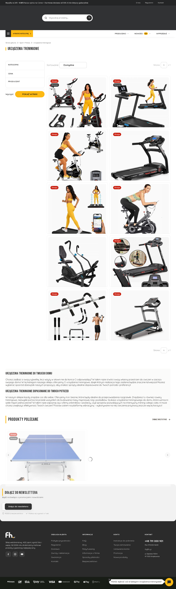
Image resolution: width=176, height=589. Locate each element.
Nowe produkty (121, 557)
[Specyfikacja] (165, 240)
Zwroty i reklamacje (60, 553)
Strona (156, 65)
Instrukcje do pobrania (124, 540)
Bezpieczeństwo (89, 561)
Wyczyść (9, 94)
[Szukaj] (45, 17)
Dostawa (55, 549)
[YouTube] (22, 554)
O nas (138, 3)
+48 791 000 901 (154, 541)
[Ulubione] (167, 18)
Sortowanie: (53, 65)
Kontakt (161, 3)
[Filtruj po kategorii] (89, 17)
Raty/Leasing (88, 549)
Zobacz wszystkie (159, 419)
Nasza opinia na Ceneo (33, 3)
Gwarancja (56, 557)
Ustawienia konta (121, 549)
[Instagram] (15, 554)
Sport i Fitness (25, 43)
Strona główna (11, 43)
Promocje (118, 553)
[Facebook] (8, 554)
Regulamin (149, 3)
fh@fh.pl (148, 549)
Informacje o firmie (91, 553)
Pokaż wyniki (30, 94)
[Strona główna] (16, 17)
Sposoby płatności (90, 557)
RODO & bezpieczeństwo (14, 513)
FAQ (84, 540)
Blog (84, 545)
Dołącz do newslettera (18, 506)
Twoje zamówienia (122, 545)
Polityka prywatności (60, 540)
